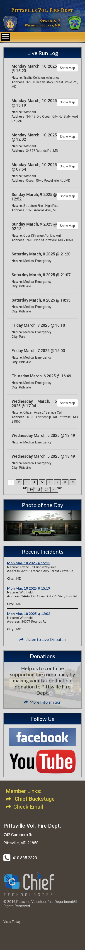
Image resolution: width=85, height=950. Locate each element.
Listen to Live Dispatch (45, 639)
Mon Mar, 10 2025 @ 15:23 (28, 563)
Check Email (28, 807)
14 (46, 489)
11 (38, 489)
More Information (45, 702)
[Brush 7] (42, 525)
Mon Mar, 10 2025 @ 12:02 (28, 613)
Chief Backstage (34, 799)
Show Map (67, 68)
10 (31, 489)
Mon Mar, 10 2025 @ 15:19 (28, 588)
